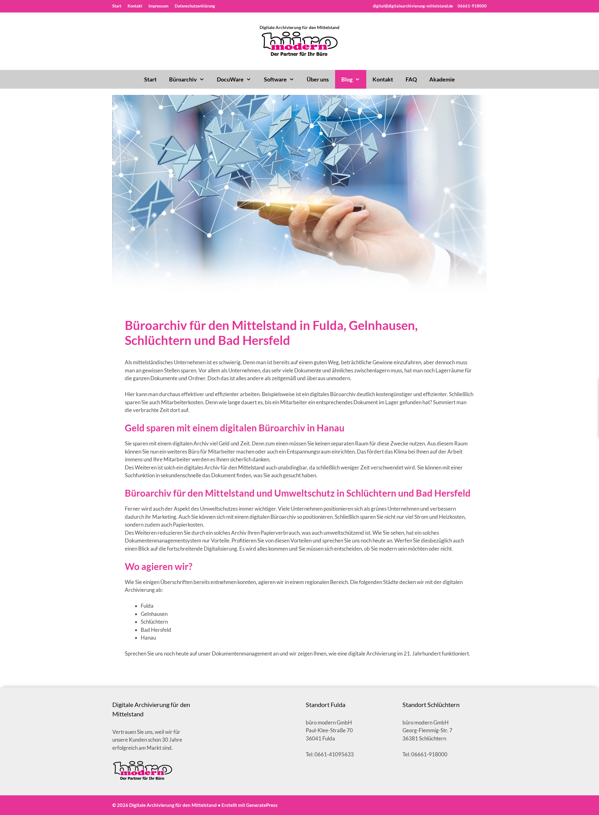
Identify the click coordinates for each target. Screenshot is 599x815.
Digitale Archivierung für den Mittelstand (299, 27)
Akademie (442, 79)
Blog (347, 79)
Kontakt (135, 5)
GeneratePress (262, 805)
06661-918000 (472, 5)
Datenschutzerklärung (195, 5)
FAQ (411, 79)
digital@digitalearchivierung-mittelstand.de (413, 5)
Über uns (318, 79)
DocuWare (230, 79)
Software (275, 79)
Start (116, 5)
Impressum (158, 5)
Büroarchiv (183, 79)
